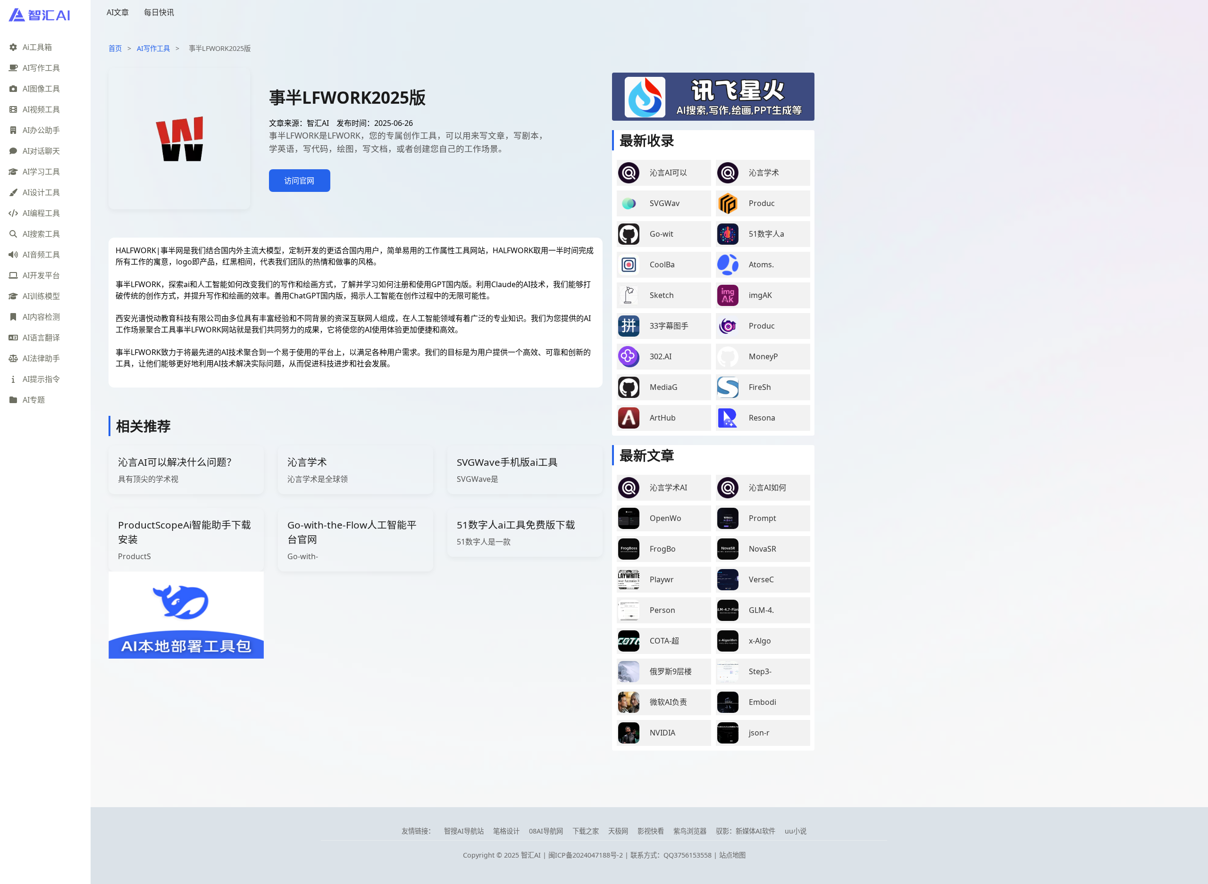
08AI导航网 (546, 830)
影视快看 (651, 830)
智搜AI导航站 (464, 830)
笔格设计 (506, 830)
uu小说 (795, 830)
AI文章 (118, 12)
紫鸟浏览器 (689, 830)
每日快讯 (159, 12)
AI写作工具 (153, 48)
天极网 (618, 830)
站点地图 (732, 855)
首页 (115, 48)
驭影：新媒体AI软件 (745, 830)
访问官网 (299, 180)
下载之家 (585, 830)
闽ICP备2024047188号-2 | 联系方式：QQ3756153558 (630, 855)
